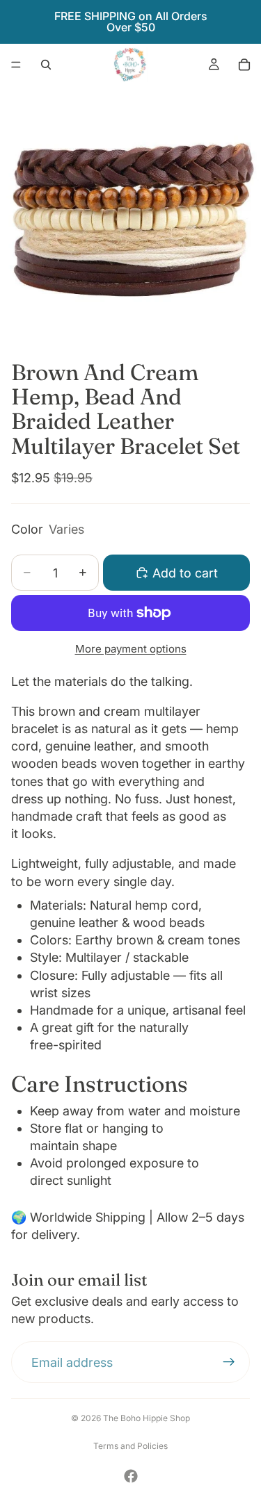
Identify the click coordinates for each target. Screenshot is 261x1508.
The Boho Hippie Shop (146, 1418)
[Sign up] (229, 1362)
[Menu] (16, 65)
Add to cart (185, 573)
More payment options (131, 648)
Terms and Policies (130, 1446)
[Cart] (244, 64)
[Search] (46, 64)
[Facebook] (130, 1476)
